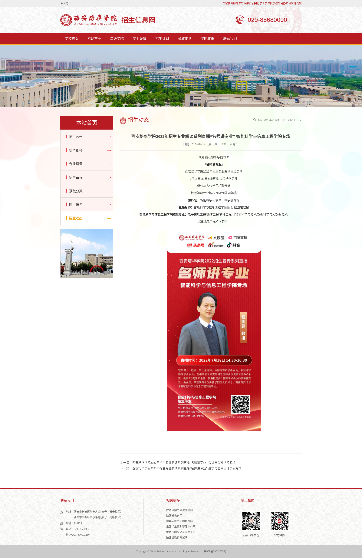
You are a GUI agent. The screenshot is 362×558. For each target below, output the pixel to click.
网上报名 (76, 205)
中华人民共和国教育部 (179, 521)
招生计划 (162, 39)
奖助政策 (207, 39)
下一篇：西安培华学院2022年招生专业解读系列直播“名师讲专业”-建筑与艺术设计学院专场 (181, 468)
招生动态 (76, 218)
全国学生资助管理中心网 (180, 526)
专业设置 (139, 39)
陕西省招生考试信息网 (179, 510)
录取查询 (185, 39)
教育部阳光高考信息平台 (180, 532)
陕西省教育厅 (174, 515)
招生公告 (76, 137)
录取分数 (76, 191)
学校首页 (71, 39)
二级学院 (117, 39)
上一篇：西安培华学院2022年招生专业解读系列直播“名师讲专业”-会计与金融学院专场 (177, 462)
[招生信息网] (107, 20)
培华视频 (76, 150)
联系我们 (230, 39)
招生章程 (76, 178)
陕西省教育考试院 (176, 537)
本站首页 (94, 39)
